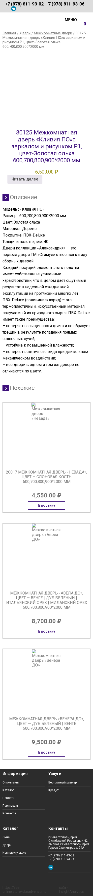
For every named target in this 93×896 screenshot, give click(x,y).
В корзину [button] (46, 505)
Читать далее (24, 179)
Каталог (8, 790)
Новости (8, 798)
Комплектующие (14, 852)
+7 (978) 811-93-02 (24, 3)
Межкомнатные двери (53, 33)
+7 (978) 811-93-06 (65, 3)
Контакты (9, 813)
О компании (11, 782)
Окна (6, 837)
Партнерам (10, 805)
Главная (9, 33)
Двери (25, 33)
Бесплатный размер (62, 782)
